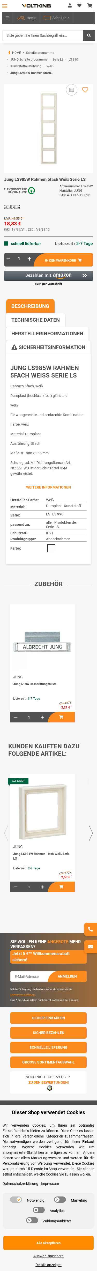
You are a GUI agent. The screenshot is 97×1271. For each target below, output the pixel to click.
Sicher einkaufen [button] (48, 1018)
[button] (69, 6)
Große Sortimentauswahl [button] (48, 1062)
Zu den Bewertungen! (48, 1082)
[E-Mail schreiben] (90, 946)
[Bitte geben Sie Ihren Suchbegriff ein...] (89, 35)
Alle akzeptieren (48, 1243)
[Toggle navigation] (4, 6)
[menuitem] (26, 18)
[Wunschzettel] (79, 6)
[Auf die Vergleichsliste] (71, 89)
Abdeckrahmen (58, 539)
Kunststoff (72, 506)
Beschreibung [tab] (30, 306)
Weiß (50, 500)
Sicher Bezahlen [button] (48, 1033)
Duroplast (54, 506)
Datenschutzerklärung (22, 994)
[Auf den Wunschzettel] (85, 89)
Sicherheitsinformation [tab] (51, 347)
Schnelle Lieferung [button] (48, 1047)
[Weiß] (51, 548)
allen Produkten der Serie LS (61, 524)
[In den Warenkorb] (8, 81)
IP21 (50, 533)
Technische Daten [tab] (35, 320)
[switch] (16, 1199)
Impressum (50, 1183)
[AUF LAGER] (42, 811)
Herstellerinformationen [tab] (47, 333)
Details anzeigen (48, 1265)
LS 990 (57, 514)
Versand (43, 229)
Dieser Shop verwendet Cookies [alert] (48, 1112)
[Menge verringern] (8, 258)
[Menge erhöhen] (29, 258)
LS (48, 514)
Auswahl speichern (48, 1256)
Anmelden (67, 976)
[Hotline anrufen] (90, 929)
